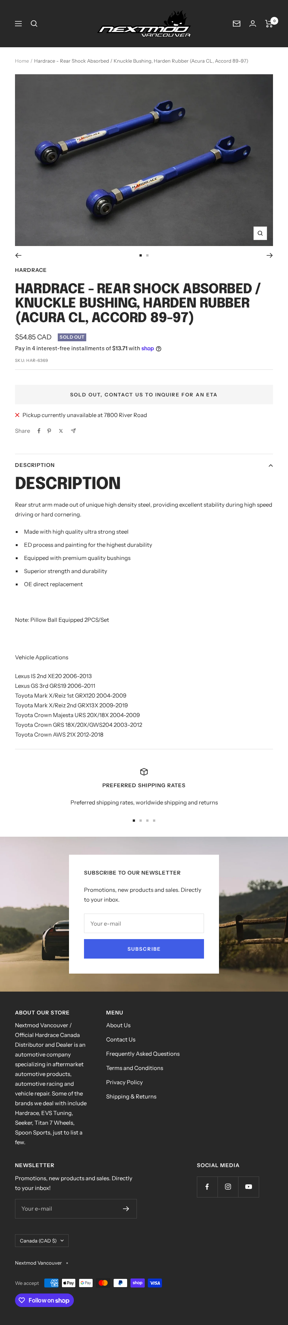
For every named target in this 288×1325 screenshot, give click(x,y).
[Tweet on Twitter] (61, 431)
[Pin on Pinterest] (49, 431)
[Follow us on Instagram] (228, 1186)
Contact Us (120, 1039)
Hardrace (31, 270)
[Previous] (18, 255)
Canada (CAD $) (38, 1241)
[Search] (34, 23)
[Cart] (269, 23)
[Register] (126, 1208)
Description (35, 465)
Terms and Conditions (134, 1067)
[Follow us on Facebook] (207, 1186)
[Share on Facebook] (39, 431)
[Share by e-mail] (73, 430)
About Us (118, 1025)
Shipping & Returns (131, 1096)
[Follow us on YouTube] (248, 1186)
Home (22, 61)
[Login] (252, 23)
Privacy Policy (124, 1082)
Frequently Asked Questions (143, 1053)
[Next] (270, 255)
